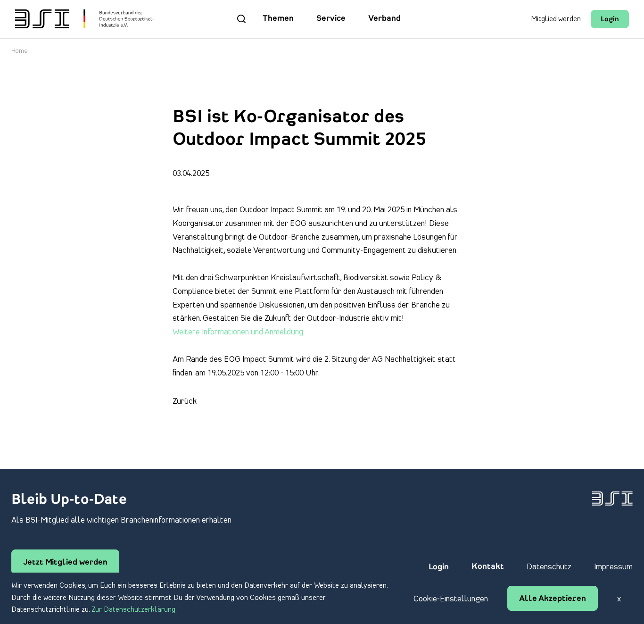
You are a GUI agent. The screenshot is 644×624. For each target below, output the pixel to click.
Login (610, 19)
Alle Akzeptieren (552, 599)
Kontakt (487, 567)
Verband (384, 19)
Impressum (613, 567)
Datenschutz (549, 567)
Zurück (185, 401)
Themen (278, 19)
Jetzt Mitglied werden (65, 562)
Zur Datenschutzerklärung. (134, 610)
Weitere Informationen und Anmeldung (238, 332)
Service (331, 19)
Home (19, 51)
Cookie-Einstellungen (450, 599)
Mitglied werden (556, 19)
